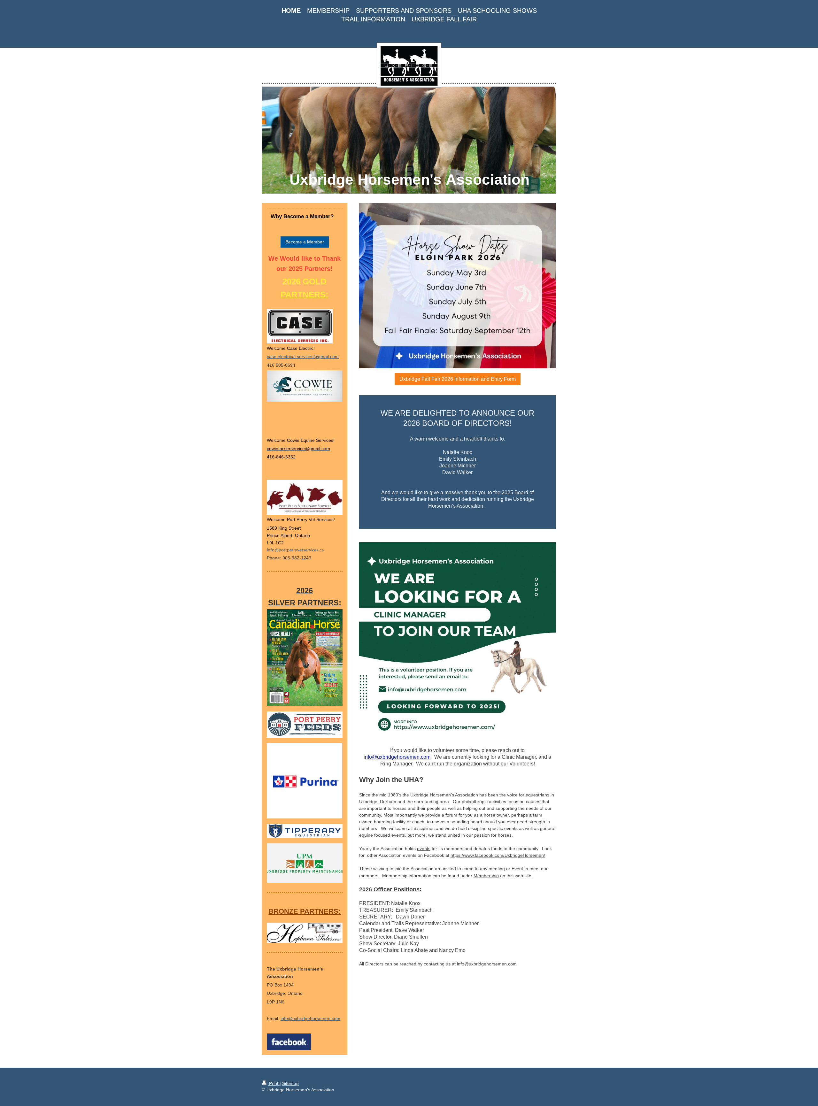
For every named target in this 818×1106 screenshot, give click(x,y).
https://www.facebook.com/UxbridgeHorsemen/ (498, 855)
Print (274, 1083)
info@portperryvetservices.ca (295, 550)
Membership (486, 875)
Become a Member (304, 241)
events (423, 848)
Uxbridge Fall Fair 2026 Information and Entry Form (457, 379)
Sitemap (290, 1083)
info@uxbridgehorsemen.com (487, 963)
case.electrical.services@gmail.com (303, 356)
